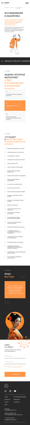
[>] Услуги (12, 7)
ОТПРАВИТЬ (15, 374)
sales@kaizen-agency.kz (11, 419)
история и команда (20, 397)
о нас (6, 397)
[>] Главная (7, 7)
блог (6, 404)
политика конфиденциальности (10, 409)
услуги (7, 402)
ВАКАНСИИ (17, 399)
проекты (7, 399)
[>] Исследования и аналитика (18, 8)
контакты (17, 402)
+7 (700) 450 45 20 (10, 418)
